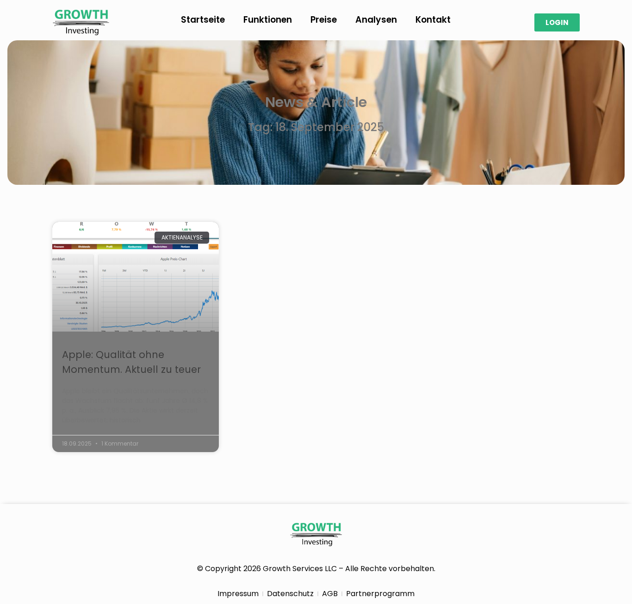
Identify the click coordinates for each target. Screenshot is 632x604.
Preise (323, 19)
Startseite (203, 19)
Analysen (376, 19)
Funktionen (267, 19)
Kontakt (433, 19)
